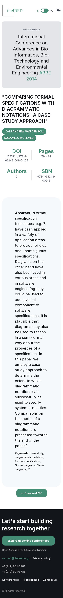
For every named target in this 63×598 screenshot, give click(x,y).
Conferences (10, 579)
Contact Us (50, 579)
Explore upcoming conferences (28, 540)
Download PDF (33, 493)
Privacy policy (41, 558)
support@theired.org (15, 558)
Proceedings (31, 579)
